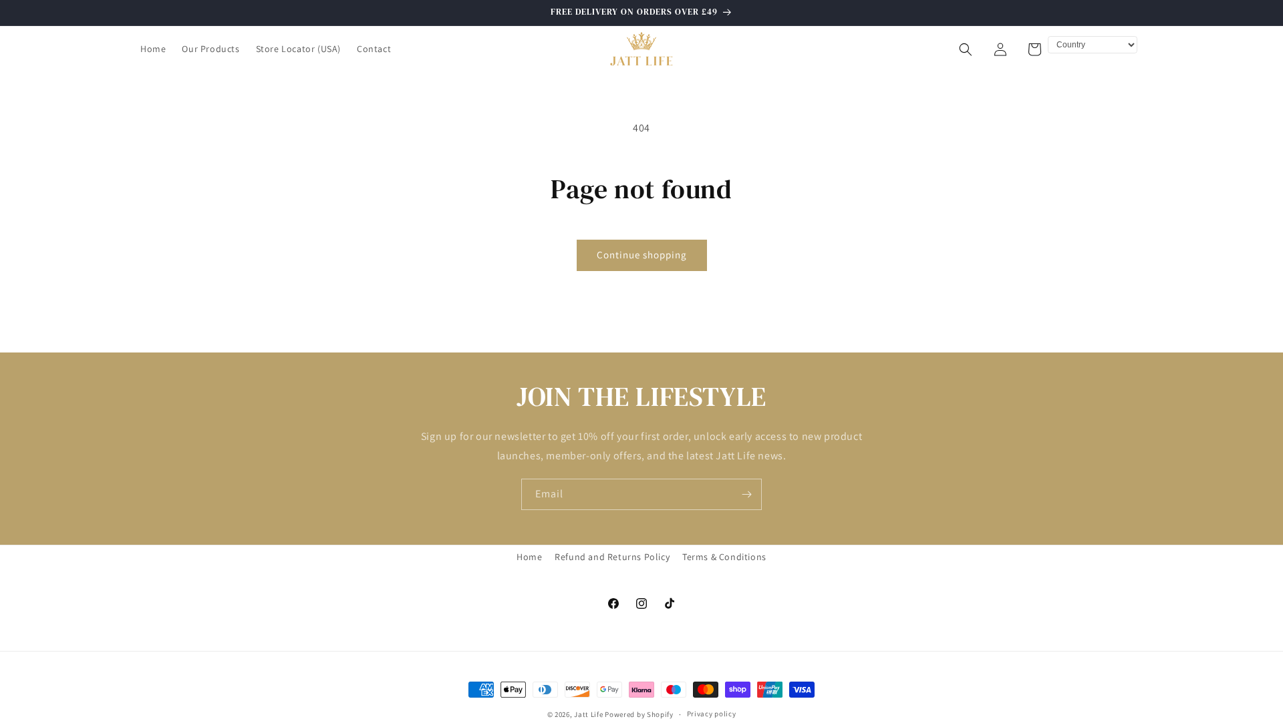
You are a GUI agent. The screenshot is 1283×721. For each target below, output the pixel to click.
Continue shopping (642, 254)
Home (529, 557)
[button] (965, 49)
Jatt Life (588, 714)
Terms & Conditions (724, 557)
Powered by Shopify (639, 714)
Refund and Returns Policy (612, 557)
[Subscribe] (746, 494)
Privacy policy (711, 713)
